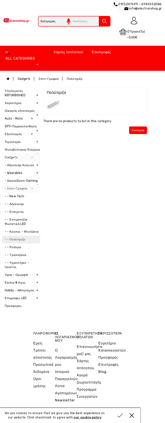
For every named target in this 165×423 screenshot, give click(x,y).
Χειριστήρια (21, 103)
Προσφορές (108, 357)
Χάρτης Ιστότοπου (68, 52)
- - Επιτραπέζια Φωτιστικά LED (16, 222)
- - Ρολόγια (13, 247)
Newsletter (65, 400)
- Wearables (21, 173)
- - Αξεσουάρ (14, 204)
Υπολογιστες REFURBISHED (21, 93)
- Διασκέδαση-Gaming (21, 182)
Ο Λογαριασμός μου (66, 357)
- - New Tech (14, 196)
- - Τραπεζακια (15, 255)
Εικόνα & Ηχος (21, 282)
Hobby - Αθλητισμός (21, 290)
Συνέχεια (138, 130)
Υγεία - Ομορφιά (21, 275)
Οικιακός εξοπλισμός (21, 112)
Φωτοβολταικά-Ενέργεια (22, 151)
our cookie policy (87, 417)
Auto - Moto (19, 118)
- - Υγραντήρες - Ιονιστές (17, 265)
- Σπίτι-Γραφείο (19, 188)
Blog (102, 372)
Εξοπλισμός (19, 134)
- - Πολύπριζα (15, 239)
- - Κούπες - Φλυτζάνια (21, 232)
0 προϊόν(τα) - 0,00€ (136, 34)
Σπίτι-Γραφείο (48, 79)
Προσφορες (13, 306)
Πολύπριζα (74, 79)
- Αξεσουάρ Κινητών (21, 165)
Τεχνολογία (21, 142)
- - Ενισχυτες (14, 212)
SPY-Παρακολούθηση (21, 127)
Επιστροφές (101, 52)
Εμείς (38, 343)
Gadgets (24, 79)
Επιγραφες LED (21, 298)
